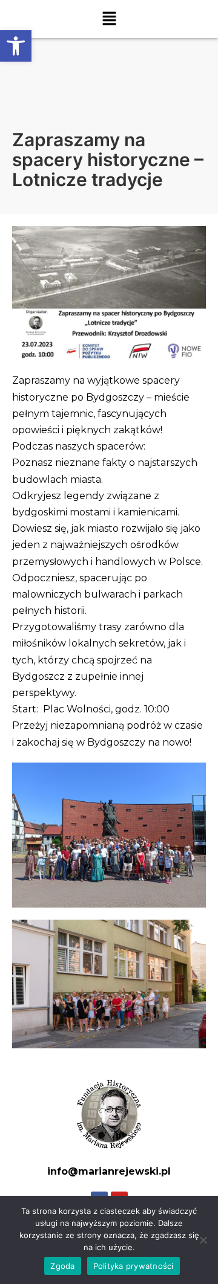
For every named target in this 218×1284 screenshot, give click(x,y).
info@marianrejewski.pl (109, 1171)
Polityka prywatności (133, 1266)
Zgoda (62, 1266)
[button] (15, 46)
